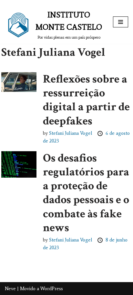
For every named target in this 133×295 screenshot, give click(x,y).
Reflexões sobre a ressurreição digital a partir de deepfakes (86, 100)
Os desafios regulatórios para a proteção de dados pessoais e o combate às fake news (86, 193)
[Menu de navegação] (120, 21)
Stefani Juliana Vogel (71, 133)
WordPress (51, 288)
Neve (10, 288)
